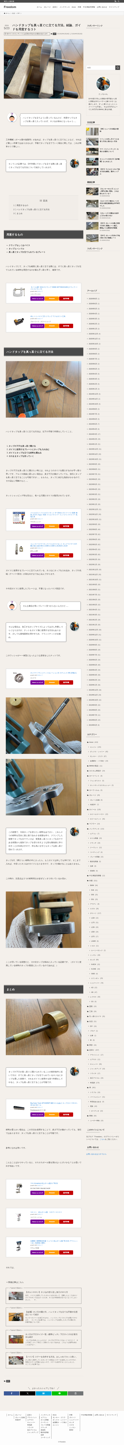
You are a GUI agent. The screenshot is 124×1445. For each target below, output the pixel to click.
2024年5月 (94, 424)
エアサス (95, 1059)
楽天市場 (66, 298)
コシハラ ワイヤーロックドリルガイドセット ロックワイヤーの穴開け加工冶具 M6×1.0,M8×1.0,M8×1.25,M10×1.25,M (53, 545)
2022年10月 (95, 519)
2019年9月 (94, 705)
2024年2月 (94, 439)
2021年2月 (94, 620)
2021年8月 (94, 590)
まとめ (19, 213)
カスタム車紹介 (97, 771)
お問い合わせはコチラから (96, 1154)
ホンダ (94, 960)
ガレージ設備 (96, 800)
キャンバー (96, 1064)
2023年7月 (94, 474)
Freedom (10, 7)
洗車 (93, 866)
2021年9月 (94, 584)
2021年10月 (95, 580)
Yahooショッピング (37, 298)
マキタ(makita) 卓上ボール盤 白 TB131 (44, 1183)
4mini (93, 742)
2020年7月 (94, 655)
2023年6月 (94, 479)
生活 (92, 1021)
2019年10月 (95, 700)
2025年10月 (94, 344)
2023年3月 (94, 494)
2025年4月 (94, 374)
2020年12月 (95, 630)
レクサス (95, 997)
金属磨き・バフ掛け (99, 761)
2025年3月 (94, 379)
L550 (94, 932)
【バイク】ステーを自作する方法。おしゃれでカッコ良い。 (51, 1357)
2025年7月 (94, 359)
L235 (94, 927)
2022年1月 (94, 564)
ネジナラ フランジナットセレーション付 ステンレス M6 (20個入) (53, 673)
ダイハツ (95, 913)
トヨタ (94, 946)
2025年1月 (94, 389)
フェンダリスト (97, 781)
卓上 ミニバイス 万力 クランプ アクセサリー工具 (47, 316)
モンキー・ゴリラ (98, 756)
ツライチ (95, 1073)
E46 (94, 890)
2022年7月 (94, 534)
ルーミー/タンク (98, 950)
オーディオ (97, 1111)
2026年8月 (94, 299)
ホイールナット (97, 819)
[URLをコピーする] (75, 1393)
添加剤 (94, 871)
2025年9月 (94, 349)
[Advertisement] (103, 46)
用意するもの (22, 205)
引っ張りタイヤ (97, 1016)
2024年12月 (94, 394)
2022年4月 (94, 549)
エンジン (95, 747)
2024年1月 (94, 444)
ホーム (10, 1415)
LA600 (95, 941)
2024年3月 (94, 434)
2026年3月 (94, 319)
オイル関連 (96, 838)
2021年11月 (95, 574)
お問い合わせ (99, 1415)
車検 (92, 1116)
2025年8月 (94, 354)
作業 (93, 881)
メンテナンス (96, 829)
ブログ (94, 1031)
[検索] (118, 1)
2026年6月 (94, 304)
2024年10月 (94, 404)
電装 (93, 1106)
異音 (92, 1045)
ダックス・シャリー (99, 752)
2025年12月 (94, 334)
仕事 (93, 1035)
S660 (94, 974)
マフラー (94, 824)
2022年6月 (94, 539)
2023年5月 (94, 484)
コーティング (96, 852)
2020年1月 (94, 685)
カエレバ (40, 291)
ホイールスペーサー (99, 814)
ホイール (95, 809)
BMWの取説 (95, 766)
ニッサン (95, 955)
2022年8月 (94, 529)
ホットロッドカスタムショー (101, 785)
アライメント (96, 1055)
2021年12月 (95, 570)
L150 (94, 918)
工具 (92, 1011)
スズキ (94, 909)
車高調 (94, 1083)
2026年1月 (94, 329)
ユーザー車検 (96, 1121)
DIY (55, 33)
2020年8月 (94, 650)
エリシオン (97, 978)
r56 (94, 992)
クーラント (96, 847)
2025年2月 (94, 384)
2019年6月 (94, 720)
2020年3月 (94, 675)
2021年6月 (94, 600)
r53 (94, 987)
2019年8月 (94, 710)
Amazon (52, 298)
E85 (94, 895)
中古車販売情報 (97, 876)
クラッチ (95, 843)
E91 (94, 899)
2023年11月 (95, 454)
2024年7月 (94, 414)
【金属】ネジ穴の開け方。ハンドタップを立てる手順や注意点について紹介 (51, 1313)
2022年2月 (94, 559)
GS (93, 1001)
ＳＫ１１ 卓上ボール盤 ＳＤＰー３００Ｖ (46, 1212)
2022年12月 (95, 509)
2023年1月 (94, 504)
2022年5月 (94, 544)
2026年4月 (94, 314)
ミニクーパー (96, 983)
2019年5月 (94, 725)
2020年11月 (95, 635)
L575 (94, 936)
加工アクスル (96, 1078)
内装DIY (94, 804)
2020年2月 (94, 680)
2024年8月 (94, 409)
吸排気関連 (95, 861)
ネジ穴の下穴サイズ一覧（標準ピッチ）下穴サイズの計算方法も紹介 (51, 1335)
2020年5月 (94, 665)
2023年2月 (94, 499)
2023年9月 (94, 464)
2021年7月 (94, 595)
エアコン (94, 834)
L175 (94, 922)
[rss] (115, 1)
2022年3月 (94, 554)
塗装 (92, 1006)
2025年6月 (94, 364)
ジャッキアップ (97, 1069)
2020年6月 (94, 660)
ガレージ (94, 795)
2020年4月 (94, 670)
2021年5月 (94, 605)
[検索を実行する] (117, 67)
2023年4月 (94, 489)
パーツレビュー (97, 1097)
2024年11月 (94, 399)
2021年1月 (94, 625)
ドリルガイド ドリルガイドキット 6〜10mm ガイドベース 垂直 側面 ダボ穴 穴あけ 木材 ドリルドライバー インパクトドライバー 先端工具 (53, 514)
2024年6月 (94, 419)
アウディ (94, 904)
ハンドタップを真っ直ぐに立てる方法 (33, 209)
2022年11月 (95, 514)
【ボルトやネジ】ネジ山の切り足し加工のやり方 (46, 1292)
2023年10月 (95, 459)
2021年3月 (94, 615)
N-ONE (95, 969)
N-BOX (95, 964)
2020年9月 (94, 645)
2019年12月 (95, 690)
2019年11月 (95, 695)
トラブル (95, 1092)
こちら (102, 1139)
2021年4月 (94, 610)
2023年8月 (94, 469)
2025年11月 (94, 339)
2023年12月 (95, 449)
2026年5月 (94, 309)
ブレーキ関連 (96, 857)
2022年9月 (94, 524)
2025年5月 (94, 369)
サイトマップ (111, 1415)
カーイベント (95, 776)
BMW (94, 885)
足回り (94, 1050)
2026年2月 (94, 324)
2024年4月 (94, 429)
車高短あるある (97, 1102)
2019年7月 (94, 715)
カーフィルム (95, 790)
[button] (11, 1393)
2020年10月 (95, 640)
